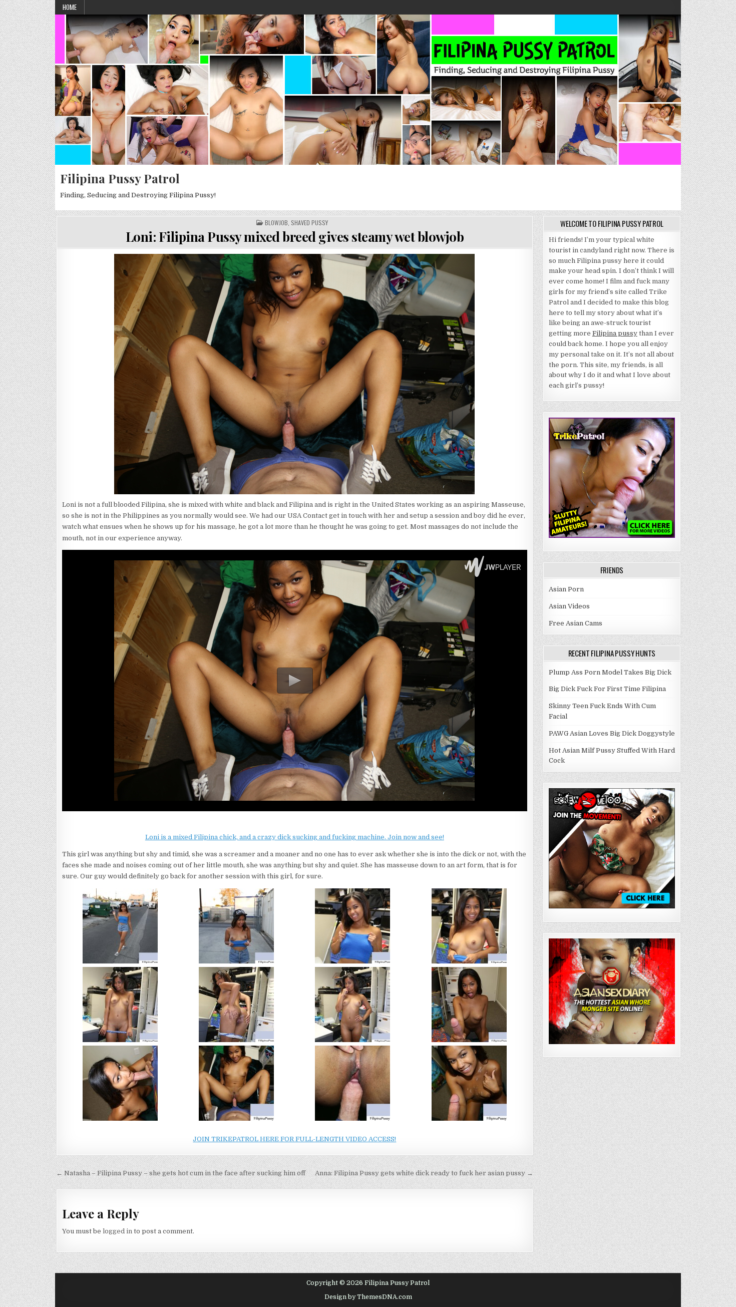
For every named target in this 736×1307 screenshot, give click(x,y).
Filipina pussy (614, 333)
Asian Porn (566, 589)
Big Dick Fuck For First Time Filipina (607, 689)
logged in (117, 1231)
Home (70, 7)
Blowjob (276, 223)
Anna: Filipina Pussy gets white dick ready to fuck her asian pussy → (424, 1173)
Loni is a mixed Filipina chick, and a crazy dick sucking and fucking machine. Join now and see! (294, 837)
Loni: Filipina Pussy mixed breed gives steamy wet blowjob (295, 236)
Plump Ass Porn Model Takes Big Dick (610, 672)
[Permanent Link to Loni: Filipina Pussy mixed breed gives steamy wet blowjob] (294, 374)
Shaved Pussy (309, 223)
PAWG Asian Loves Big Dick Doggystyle (612, 733)
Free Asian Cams (575, 623)
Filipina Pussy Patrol (120, 178)
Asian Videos (569, 606)
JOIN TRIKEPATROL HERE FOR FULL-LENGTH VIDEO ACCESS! (294, 1139)
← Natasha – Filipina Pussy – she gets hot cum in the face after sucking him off (180, 1173)
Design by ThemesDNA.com (368, 1296)
